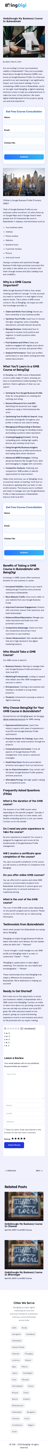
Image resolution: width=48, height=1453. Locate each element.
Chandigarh (28, 1373)
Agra (14, 1366)
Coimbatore (17, 1425)
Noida (24, 1328)
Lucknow (16, 1360)
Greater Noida (18, 1347)
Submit (24, 157)
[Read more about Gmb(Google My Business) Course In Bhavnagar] (24, 1254)
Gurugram (16, 1334)
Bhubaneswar (17, 1405)
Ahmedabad (17, 1386)
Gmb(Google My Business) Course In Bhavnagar (23, 1273)
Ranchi (15, 1399)
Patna (26, 1392)
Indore (31, 1386)
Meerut (25, 1366)
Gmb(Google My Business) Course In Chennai (23, 1225)
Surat (14, 1431)
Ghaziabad (16, 1340)
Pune (14, 1379)
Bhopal (15, 1392)
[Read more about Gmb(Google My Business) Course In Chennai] (24, 1206)
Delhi (14, 1328)
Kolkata (26, 1399)
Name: (7, 117)
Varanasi (15, 1353)
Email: (7, 130)
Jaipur (14, 1373)
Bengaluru (31, 1412)
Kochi (27, 1418)
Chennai (15, 1418)
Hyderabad (16, 1412)
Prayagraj (29, 1353)
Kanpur (28, 1360)
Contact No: (9, 143)
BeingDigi (26, 1444)
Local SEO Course (24, 1230)
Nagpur (31, 1425)
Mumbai (25, 1379)
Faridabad (30, 1334)
